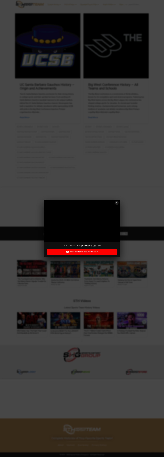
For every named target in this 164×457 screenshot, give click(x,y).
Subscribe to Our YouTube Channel (84, 252)
